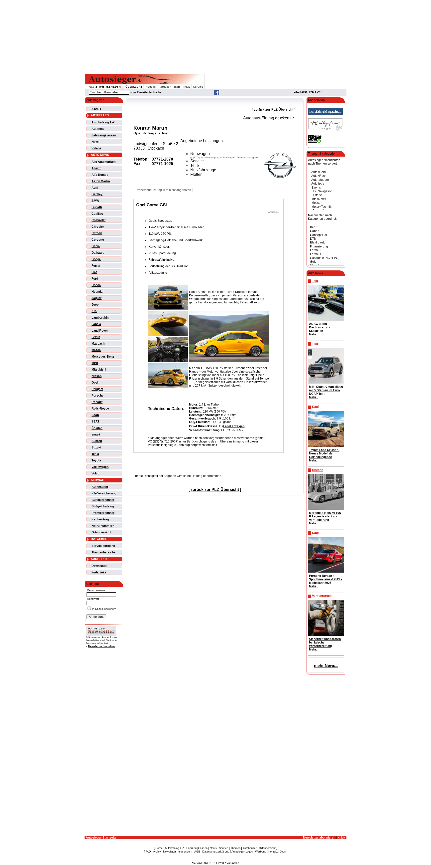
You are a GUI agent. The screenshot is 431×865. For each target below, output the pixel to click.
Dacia (96, 246)
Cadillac (97, 214)
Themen (235, 848)
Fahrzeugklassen (104, 135)
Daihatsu (98, 252)
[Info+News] (326, 199)
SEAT (95, 421)
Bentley (97, 194)
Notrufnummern (103, 526)
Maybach (98, 343)
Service (223, 848)
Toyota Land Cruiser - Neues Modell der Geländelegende (324, 453)
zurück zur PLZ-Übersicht (273, 109)
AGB (197, 851)
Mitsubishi (99, 369)
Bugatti (97, 207)
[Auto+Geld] (326, 172)
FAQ (148, 851)
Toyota (96, 460)
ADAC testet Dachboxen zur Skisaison (319, 327)
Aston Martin (101, 181)
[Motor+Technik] (326, 207)
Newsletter (169, 851)
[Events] (326, 188)
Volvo (95, 473)
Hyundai (97, 291)
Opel (95, 382)
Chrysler (98, 226)
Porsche (98, 395)
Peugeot (97, 389)
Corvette (98, 239)
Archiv (157, 851)
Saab (95, 415)
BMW (95, 201)
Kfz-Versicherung (104, 493)
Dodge (96, 259)
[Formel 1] (326, 250)
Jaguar (97, 298)
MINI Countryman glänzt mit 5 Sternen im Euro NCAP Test (326, 390)
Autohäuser (100, 487)
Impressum (185, 851)
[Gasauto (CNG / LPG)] (326, 258)
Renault (97, 402)
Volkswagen (100, 467)
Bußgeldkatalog (103, 506)
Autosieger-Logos (242, 851)
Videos (96, 148)
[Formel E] (326, 254)
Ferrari (96, 265)
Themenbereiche (103, 552)
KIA (94, 311)
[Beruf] (326, 227)
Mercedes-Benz (103, 356)
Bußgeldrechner (103, 500)
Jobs (283, 851)
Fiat (94, 272)
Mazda (96, 350)
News (96, 142)
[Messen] (326, 203)
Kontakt (273, 851)
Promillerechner (103, 513)
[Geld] (326, 262)
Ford (95, 278)
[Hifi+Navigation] (326, 191)
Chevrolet (99, 220)
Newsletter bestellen (101, 646)
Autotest (98, 129)
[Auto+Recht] (326, 176)
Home (159, 848)
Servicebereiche (103, 546)
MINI (95, 363)
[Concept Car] (326, 235)
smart (96, 434)
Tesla (95, 454)
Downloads (99, 566)
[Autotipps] (326, 184)
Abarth (96, 168)
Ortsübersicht (101, 532)
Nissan (97, 376)
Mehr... (313, 334)
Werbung (260, 851)
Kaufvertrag (100, 519)
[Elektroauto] (326, 242)
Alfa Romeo (100, 175)
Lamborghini (100, 317)
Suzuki (96, 447)
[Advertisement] (215, 36)
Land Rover (100, 330)
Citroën (97, 233)
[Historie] (326, 195)
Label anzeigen (233, 426)
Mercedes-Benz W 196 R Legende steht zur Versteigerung (325, 516)
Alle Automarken (103, 162)
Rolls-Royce (100, 408)
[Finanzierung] (326, 246)
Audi (95, 188)
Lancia (96, 324)
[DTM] (326, 239)
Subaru (97, 441)
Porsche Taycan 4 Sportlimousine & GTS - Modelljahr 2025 (325, 579)
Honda (96, 285)
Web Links (99, 572)
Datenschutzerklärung (215, 851)
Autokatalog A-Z (103, 122)
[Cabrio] (326, 231)
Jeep (95, 304)
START (96, 109)
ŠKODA (97, 428)
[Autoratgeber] (326, 180)
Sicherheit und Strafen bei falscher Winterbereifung (325, 642)
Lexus (96, 337)
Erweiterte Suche (149, 92)
